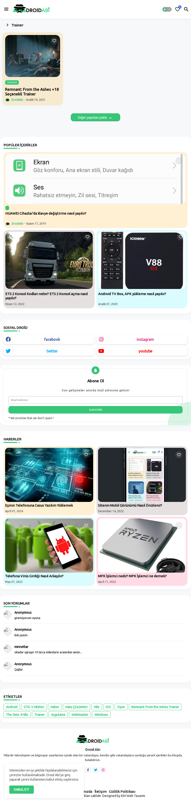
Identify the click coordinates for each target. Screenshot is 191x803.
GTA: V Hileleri (34, 707)
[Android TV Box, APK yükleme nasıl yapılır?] (142, 260)
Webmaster (80, 714)
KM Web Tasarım (133, 796)
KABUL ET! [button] (21, 789)
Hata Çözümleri (76, 707)
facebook (52, 339)
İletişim (101, 791)
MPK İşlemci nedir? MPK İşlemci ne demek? (132, 576)
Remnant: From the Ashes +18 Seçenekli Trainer (32, 91)
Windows (101, 714)
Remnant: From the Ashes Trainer (155, 707)
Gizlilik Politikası (122, 791)
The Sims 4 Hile (17, 714)
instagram (145, 339)
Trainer (39, 714)
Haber (55, 707)
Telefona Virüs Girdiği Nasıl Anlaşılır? (34, 576)
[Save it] (54, 40)
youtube (145, 351)
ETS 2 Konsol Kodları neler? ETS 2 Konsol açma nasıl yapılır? (46, 296)
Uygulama (58, 714)
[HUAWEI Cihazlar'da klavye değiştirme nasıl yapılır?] (95, 179)
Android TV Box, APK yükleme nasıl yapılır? (132, 294)
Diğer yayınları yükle (93, 117)
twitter (52, 351)
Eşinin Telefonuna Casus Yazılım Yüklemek (39, 505)
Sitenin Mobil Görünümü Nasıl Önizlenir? (130, 505)
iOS (108, 707)
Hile (96, 707)
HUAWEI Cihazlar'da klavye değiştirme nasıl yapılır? (45, 213)
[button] (167, 9)
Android (11, 707)
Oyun (121, 707)
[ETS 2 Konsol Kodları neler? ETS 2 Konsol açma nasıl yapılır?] (49, 260)
